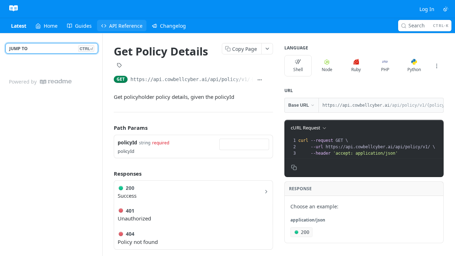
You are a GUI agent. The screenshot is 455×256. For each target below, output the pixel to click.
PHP (385, 69)
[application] (453, 254)
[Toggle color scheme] (445, 9)
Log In (426, 9)
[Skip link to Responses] (109, 173)
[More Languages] (436, 65)
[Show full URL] (259, 80)
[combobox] (244, 144)
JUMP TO (51, 49)
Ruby (356, 69)
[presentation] (370, 146)
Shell (298, 69)
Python (414, 69)
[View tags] (119, 66)
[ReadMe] (56, 81)
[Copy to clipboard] (269, 80)
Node (327, 69)
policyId (127, 142)
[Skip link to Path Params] (109, 128)
